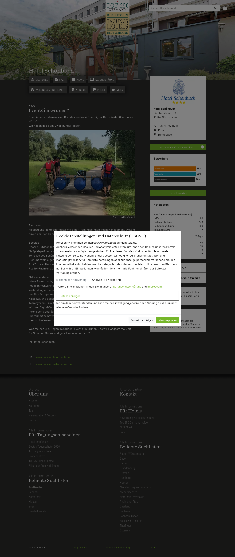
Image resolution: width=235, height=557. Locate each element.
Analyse (97, 279)
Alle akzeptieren (167, 320)
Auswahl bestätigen (142, 320)
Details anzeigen (70, 296)
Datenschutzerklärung (127, 286)
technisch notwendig (72, 279)
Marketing (114, 279)
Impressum (154, 286)
